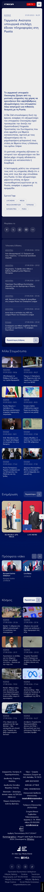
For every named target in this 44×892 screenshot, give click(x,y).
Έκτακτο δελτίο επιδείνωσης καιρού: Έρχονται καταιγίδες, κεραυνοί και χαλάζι (31, 409)
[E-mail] (26, 229)
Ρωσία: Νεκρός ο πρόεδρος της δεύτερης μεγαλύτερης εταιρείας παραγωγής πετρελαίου (11, 410)
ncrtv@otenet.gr (32, 825)
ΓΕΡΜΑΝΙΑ (30, 205)
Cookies (24, 874)
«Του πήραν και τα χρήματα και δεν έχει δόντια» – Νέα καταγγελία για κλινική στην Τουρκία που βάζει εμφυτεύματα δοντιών (11, 728)
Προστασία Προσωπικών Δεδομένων (22, 872)
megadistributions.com (22, 884)
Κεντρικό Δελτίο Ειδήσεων (9, 574)
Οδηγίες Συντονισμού (13, 879)
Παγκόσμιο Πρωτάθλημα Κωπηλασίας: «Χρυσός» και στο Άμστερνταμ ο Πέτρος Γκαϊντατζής (20, 286)
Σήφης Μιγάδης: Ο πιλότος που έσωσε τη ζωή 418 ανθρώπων (32, 440)
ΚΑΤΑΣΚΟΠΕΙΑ (11, 209)
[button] (39, 4)
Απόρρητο (42, 887)
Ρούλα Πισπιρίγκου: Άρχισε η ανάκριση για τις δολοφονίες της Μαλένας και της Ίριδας (11, 472)
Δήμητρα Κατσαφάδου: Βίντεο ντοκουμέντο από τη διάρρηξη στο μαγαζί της (32, 471)
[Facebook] (7, 229)
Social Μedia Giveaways (29, 882)
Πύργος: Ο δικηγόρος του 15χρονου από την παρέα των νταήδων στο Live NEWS (32, 379)
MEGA (22, 201)
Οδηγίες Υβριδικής (32, 879)
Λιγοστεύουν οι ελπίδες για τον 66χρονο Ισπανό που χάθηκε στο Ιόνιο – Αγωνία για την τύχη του (11, 660)
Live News (32, 535)
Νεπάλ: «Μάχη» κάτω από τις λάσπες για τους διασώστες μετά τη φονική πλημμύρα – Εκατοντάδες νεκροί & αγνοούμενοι (11, 693)
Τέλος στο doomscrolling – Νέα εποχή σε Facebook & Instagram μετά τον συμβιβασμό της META (32, 692)
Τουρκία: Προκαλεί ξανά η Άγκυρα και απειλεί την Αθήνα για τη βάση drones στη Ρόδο (32, 660)
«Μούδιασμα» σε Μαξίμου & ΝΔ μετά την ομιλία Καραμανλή (11, 378)
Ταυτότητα (35, 874)
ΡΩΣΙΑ (24, 209)
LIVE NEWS (10, 201)
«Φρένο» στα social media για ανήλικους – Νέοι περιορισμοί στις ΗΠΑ (32, 629)
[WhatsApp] (19, 229)
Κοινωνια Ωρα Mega (11, 536)
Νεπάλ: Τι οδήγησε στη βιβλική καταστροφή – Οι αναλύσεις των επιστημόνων (11, 629)
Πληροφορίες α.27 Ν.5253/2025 (15, 877)
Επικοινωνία (36, 877)
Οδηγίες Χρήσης (11, 874)
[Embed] (32, 229)
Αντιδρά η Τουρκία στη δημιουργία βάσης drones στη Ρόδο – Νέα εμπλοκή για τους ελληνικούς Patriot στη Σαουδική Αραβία (32, 727)
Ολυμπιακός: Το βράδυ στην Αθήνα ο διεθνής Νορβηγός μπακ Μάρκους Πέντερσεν (19, 271)
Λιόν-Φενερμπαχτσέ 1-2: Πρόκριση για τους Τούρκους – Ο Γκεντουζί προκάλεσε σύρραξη (20, 256)
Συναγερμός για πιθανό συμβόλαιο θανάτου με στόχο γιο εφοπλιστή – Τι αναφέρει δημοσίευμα (21, 328)
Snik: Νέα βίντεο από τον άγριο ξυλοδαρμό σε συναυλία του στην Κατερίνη (11, 441)
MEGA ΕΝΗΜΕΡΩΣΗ (13, 205)
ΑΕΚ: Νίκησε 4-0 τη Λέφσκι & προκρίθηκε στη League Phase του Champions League (21, 300)
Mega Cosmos (10, 882)
